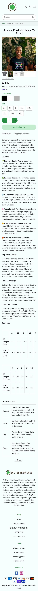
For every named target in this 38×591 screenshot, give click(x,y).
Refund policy (19, 561)
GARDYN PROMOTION (19, 528)
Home (3, 23)
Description (6, 134)
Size (3, 104)
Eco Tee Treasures (8, 79)
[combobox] (16, 17)
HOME (19, 519)
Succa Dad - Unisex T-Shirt (15, 23)
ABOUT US (19, 532)
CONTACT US (19, 536)
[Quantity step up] (15, 120)
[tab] (8, 134)
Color (6, 93)
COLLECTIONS (19, 524)
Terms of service (19, 548)
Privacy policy (19, 552)
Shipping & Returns (21, 134)
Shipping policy (19, 557)
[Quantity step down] (4, 120)
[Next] (34, 54)
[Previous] (3, 54)
